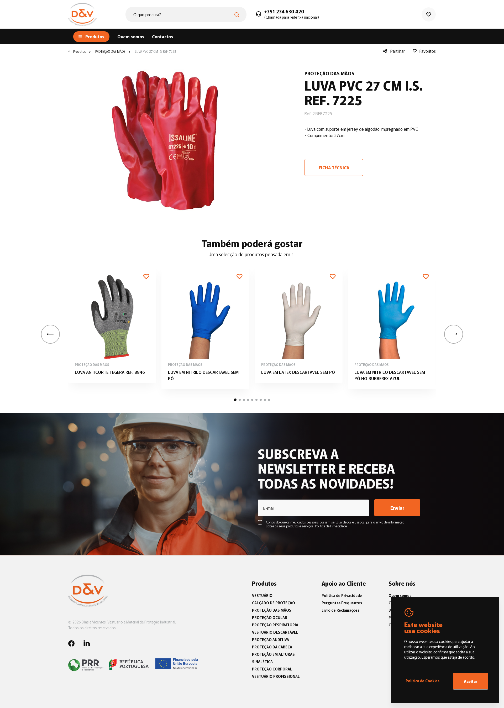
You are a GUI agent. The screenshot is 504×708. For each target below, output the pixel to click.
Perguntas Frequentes (342, 602)
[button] (453, 334)
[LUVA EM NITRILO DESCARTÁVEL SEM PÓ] (205, 327)
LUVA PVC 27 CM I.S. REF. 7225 (155, 51)
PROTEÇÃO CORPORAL (272, 669)
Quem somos (130, 36)
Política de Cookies (422, 680)
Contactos (162, 36)
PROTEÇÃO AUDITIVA (270, 639)
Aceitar (470, 681)
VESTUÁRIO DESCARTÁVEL (275, 632)
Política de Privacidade (342, 595)
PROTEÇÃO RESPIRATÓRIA (275, 624)
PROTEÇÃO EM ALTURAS (273, 654)
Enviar (397, 507)
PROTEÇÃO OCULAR (269, 617)
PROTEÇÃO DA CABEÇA (272, 646)
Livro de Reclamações (340, 610)
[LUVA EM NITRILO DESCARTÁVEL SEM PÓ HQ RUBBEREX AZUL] (392, 327)
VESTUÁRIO (262, 595)
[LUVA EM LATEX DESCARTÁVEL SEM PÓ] (299, 324)
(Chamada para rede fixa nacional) (291, 17)
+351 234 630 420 (284, 11)
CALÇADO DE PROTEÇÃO (273, 602)
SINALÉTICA (262, 661)
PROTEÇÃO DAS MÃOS (109, 51)
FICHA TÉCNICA (334, 167)
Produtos (79, 51)
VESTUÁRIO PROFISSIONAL (276, 676)
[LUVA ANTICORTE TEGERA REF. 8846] (112, 324)
